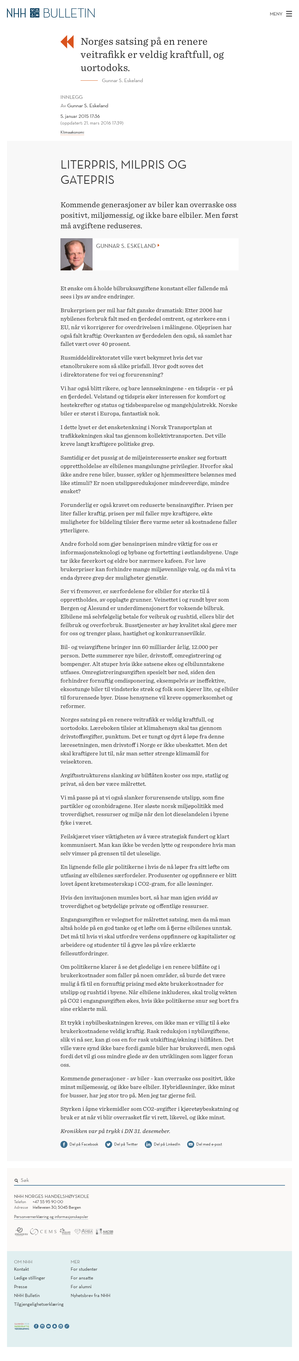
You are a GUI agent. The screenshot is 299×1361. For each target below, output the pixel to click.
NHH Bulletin (27, 1295)
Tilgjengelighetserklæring (39, 1304)
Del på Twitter (126, 1144)
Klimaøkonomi (72, 132)
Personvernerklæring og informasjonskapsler (51, 1216)
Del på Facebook (83, 1144)
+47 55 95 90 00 (48, 1201)
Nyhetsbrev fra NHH (90, 1295)
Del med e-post (209, 1144)
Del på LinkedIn (167, 1144)
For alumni (81, 1286)
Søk (276, 1179)
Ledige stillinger (29, 1278)
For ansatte (82, 1278)
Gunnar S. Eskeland (87, 105)
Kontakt (21, 1269)
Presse (20, 1286)
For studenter (84, 1269)
